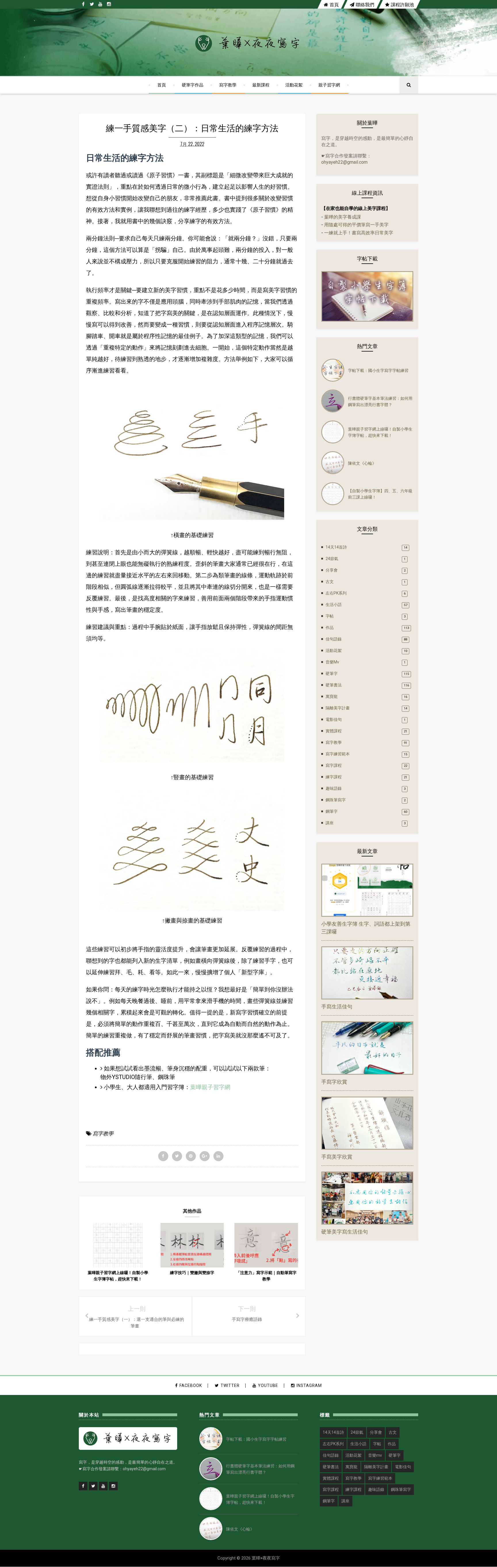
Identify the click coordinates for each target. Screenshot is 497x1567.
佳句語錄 (334, 639)
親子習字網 (329, 84)
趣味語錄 (334, 788)
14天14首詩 (336, 547)
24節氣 (332, 558)
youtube (268, 1385)
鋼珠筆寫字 (336, 800)
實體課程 (334, 731)
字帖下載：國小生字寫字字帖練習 (378, 370)
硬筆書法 (334, 685)
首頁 (334, 4)
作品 (330, 627)
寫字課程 (334, 765)
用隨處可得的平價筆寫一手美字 (356, 224)
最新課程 (260, 84)
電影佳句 (334, 719)
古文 (330, 581)
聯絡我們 (365, 4)
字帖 (330, 616)
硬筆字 (332, 673)
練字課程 (334, 777)
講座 (330, 823)
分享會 (332, 570)
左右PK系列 (336, 593)
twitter (230, 1385)
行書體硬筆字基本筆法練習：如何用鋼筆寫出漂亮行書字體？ (380, 401)
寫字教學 (227, 84)
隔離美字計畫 (338, 708)
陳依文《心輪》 (362, 463)
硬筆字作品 (192, 84)
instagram (309, 1385)
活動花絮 (294, 84)
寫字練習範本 (338, 754)
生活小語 (334, 604)
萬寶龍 (332, 696)
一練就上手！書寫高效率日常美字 (358, 233)
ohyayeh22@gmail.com (344, 162)
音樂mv (332, 662)
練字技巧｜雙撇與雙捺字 (192, 1272)
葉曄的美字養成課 (342, 217)
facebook (190, 1385)
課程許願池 (402, 4)
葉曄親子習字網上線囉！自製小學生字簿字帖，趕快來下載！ (380, 432)
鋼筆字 (332, 811)
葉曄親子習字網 (210, 1087)
